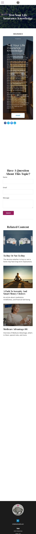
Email (5, 187)
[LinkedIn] (17, 520)
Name (5, 177)
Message (6, 198)
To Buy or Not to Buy (14, 255)
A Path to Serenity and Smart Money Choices (15, 292)
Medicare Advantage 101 (15, 329)
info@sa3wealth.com (18, 524)
